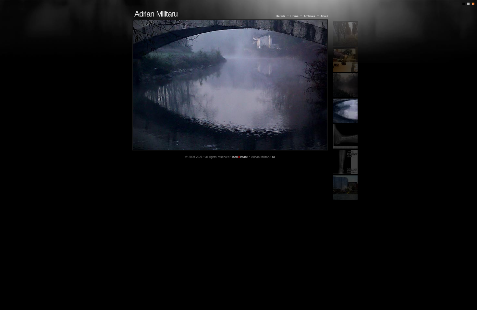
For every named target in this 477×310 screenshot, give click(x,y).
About (324, 16)
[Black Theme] (464, 6)
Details (280, 16)
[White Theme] (469, 6)
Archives (309, 16)
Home (294, 16)
